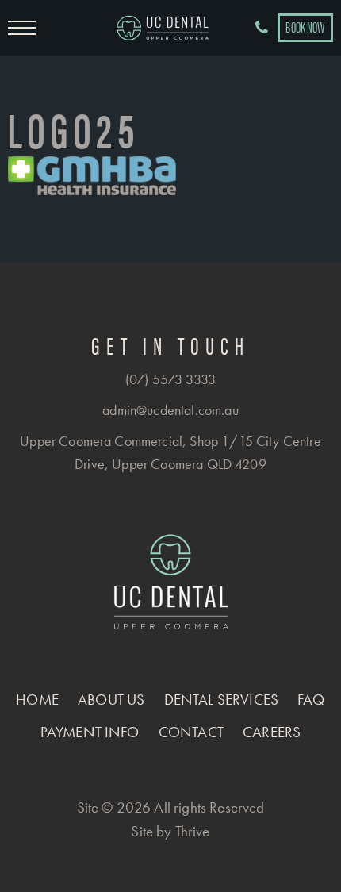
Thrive (192, 831)
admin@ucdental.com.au (170, 410)
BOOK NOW (304, 27)
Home (37, 699)
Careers (272, 732)
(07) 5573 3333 (170, 379)
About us (111, 699)
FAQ (310, 699)
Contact (191, 732)
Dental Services (221, 699)
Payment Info (90, 732)
